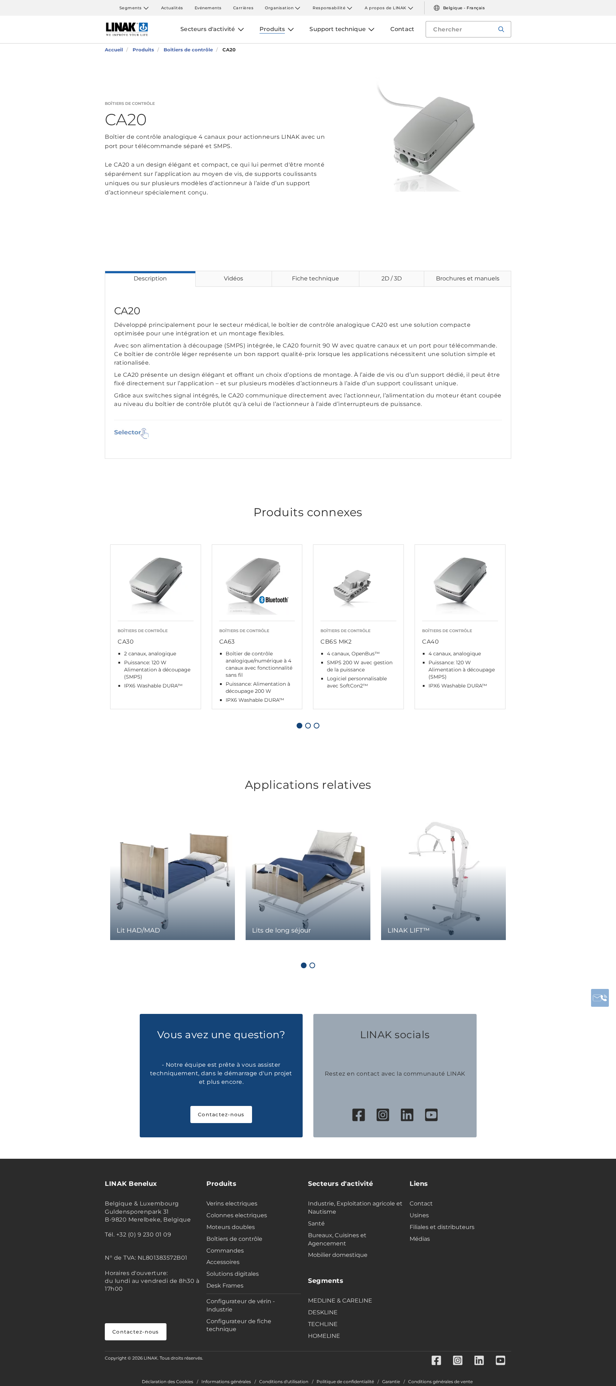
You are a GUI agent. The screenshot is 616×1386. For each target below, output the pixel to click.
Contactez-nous (221, 1114)
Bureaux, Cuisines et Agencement (337, 1239)
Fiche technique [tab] (315, 278)
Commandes (225, 1250)
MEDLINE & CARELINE (340, 1300)
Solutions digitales (232, 1273)
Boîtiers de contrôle (234, 1238)
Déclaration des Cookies (167, 1381)
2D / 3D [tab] (391, 278)
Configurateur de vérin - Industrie (240, 1305)
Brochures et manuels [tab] (467, 278)
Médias (420, 1238)
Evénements (208, 7)
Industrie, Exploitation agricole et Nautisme (355, 1207)
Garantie (391, 1381)
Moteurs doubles (230, 1227)
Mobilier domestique (338, 1255)
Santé (316, 1223)
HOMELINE (324, 1335)
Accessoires (223, 1262)
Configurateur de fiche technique (238, 1325)
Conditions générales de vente (440, 1381)
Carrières (243, 7)
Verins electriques (231, 1203)
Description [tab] (150, 278)
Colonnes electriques (236, 1215)
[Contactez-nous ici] (600, 998)
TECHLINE (323, 1324)
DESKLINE (323, 1312)
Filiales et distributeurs (442, 1227)
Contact (421, 1203)
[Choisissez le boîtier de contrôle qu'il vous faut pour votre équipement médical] (131, 433)
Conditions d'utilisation (283, 1381)
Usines (419, 1215)
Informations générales (226, 1381)
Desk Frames (224, 1285)
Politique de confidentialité (345, 1381)
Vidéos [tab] (233, 278)
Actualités (172, 7)
